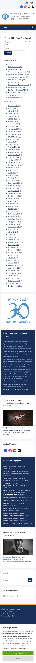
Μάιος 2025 (12, 144)
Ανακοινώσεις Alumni (15, 67)
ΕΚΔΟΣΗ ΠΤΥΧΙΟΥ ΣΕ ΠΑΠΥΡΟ (13, 523)
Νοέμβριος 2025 (13, 129)
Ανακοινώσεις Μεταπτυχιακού (18, 85)
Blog (9, 64)
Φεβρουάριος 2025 (14, 152)
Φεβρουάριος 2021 (14, 265)
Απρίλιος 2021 (12, 260)
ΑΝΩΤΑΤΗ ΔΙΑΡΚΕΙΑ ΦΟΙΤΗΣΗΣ (13, 500)
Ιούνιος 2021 (12, 255)
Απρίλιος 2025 (12, 147)
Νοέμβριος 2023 (13, 191)
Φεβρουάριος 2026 (14, 121)
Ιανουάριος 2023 (13, 216)
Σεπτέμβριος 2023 (14, 196)
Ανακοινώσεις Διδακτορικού (17, 74)
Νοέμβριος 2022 (13, 222)
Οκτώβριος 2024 (13, 162)
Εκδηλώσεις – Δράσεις (15, 92)
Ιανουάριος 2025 (13, 155)
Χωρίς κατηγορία (13, 98)
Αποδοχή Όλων (18, 653)
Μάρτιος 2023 (12, 211)
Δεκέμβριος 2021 (13, 245)
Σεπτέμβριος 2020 (14, 273)
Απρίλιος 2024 (12, 178)
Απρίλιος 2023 (12, 209)
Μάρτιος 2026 (12, 119)
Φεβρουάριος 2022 (14, 242)
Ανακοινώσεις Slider (14, 69)
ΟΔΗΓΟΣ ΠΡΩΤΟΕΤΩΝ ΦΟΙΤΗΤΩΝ (15, 389)
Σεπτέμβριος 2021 (14, 252)
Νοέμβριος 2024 (13, 160)
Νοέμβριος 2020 (13, 270)
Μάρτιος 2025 (12, 149)
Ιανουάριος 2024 (13, 186)
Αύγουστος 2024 (13, 167)
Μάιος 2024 (12, 175)
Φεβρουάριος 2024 (14, 183)
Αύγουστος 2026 (13, 106)
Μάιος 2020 (12, 276)
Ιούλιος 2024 (12, 170)
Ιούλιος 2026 (12, 108)
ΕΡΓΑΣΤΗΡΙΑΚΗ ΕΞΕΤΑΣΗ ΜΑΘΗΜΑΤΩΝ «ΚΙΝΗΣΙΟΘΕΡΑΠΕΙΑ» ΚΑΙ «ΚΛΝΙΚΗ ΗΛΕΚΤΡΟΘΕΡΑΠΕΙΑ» (16, 493)
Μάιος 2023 (12, 206)
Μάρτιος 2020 (12, 278)
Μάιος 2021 (12, 258)
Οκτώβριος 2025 (13, 131)
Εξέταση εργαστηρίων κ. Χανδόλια (14, 497)
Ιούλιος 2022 (12, 229)
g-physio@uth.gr (11, 616)
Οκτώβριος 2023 (13, 193)
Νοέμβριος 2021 (13, 247)
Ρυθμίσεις (18, 658)
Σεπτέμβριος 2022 (14, 227)
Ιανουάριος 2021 (13, 268)
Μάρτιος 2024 (12, 180)
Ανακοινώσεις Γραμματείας (17, 72)
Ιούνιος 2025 (12, 142)
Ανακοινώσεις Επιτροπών (16, 77)
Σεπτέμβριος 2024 (14, 165)
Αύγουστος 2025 (13, 137)
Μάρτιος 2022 (12, 240)
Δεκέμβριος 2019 (13, 283)
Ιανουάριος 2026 (13, 124)
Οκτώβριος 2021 (13, 250)
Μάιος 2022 (12, 234)
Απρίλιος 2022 (12, 237)
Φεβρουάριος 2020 (14, 281)
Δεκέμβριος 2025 (13, 126)
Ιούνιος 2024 (12, 173)
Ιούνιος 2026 (12, 111)
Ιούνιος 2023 (12, 203)
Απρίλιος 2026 (12, 116)
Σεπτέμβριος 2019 (14, 286)
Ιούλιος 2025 (12, 139)
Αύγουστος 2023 (13, 198)
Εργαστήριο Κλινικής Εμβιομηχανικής (15, 466)
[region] (18, 643)
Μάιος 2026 (12, 113)
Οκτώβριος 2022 (13, 224)
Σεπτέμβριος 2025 (14, 134)
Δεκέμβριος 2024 (13, 157)
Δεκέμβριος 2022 (13, 219)
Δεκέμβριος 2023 (13, 188)
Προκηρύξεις (12, 95)
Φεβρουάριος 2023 (14, 214)
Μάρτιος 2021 (12, 263)
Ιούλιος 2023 (12, 201)
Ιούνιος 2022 (12, 232)
